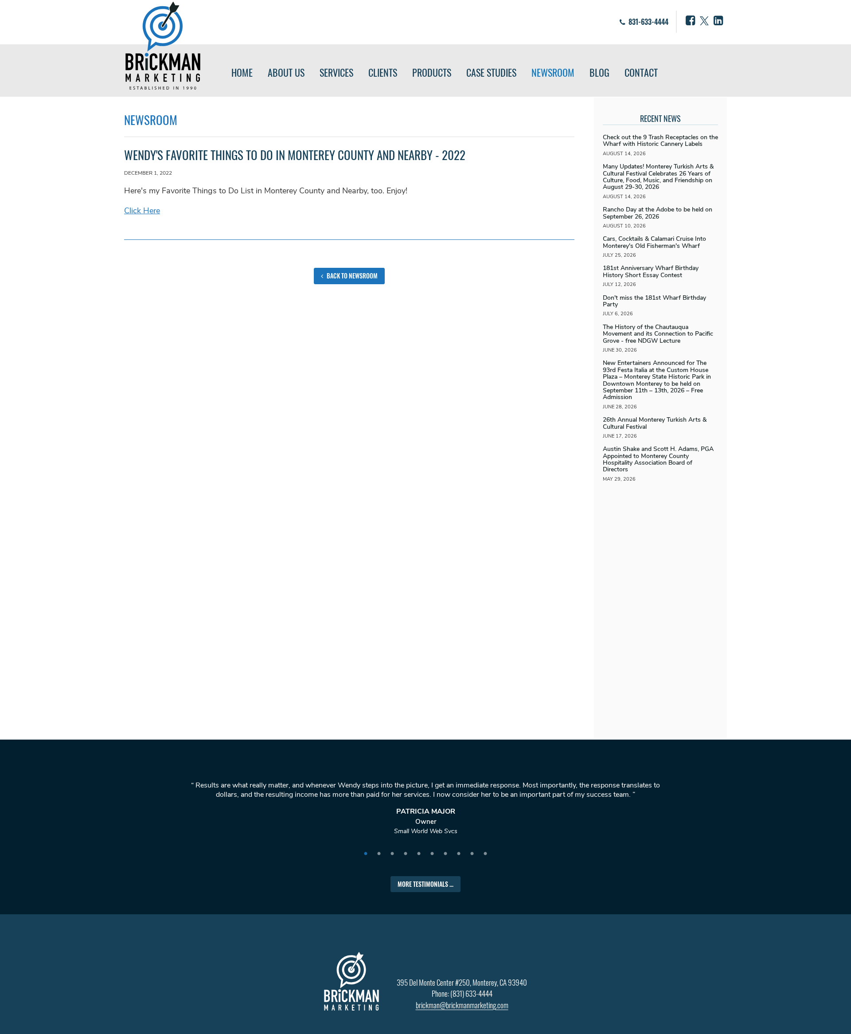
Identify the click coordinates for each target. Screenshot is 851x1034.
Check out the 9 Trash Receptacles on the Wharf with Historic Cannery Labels (660, 140)
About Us (286, 72)
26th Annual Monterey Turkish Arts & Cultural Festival (655, 423)
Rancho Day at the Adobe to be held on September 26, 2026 (657, 212)
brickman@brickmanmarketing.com (462, 1004)
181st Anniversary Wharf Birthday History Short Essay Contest (651, 271)
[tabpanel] (425, 812)
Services (336, 72)
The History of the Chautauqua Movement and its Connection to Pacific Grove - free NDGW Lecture (658, 334)
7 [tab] (445, 854)
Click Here (142, 210)
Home (242, 72)
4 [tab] (405, 854)
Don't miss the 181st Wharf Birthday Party (654, 301)
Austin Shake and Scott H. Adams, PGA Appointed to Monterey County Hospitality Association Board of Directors (658, 459)
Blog (599, 72)
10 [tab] (485, 854)
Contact (641, 72)
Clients (382, 72)
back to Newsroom (351, 275)
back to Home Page (162, 46)
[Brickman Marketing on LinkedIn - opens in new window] (718, 21)
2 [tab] (379, 854)
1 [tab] (365, 854)
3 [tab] (392, 854)
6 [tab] (432, 854)
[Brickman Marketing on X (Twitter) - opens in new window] (704, 21)
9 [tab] (472, 854)
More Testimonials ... (425, 884)
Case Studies (491, 72)
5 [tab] (418, 854)
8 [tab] (458, 854)
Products (431, 72)
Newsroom (552, 72)
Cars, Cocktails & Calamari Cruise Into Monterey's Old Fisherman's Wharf (654, 242)
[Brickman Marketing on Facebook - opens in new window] (690, 21)
